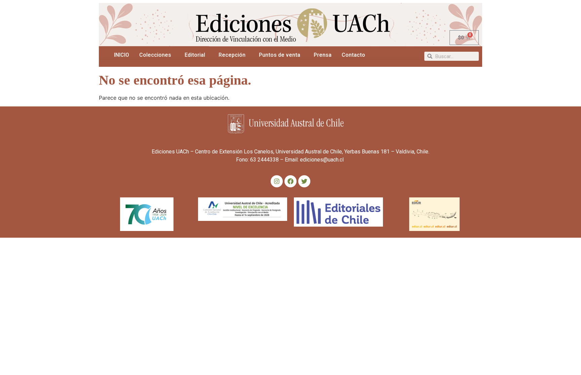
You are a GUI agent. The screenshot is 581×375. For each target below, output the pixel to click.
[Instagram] (277, 181)
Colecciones (155, 55)
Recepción (232, 55)
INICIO (121, 55)
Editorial (195, 55)
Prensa (323, 55)
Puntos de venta (279, 55)
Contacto (353, 55)
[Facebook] (290, 181)
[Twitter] (304, 181)
